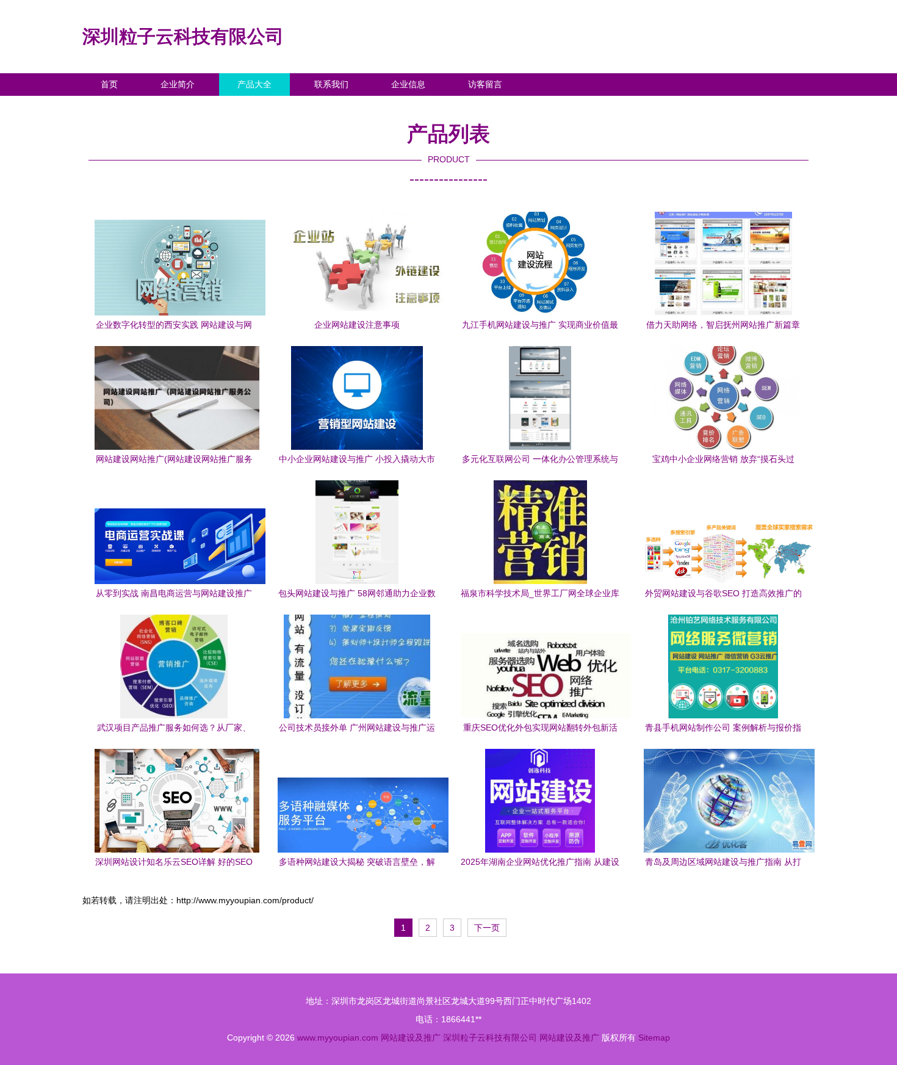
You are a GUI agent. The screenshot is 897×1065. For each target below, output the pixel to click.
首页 (109, 84)
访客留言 (485, 84)
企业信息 (408, 84)
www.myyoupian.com (337, 1037)
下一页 (487, 928)
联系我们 (331, 84)
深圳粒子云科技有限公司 (183, 36)
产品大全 (254, 84)
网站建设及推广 (411, 1037)
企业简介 (177, 84)
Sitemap (654, 1037)
